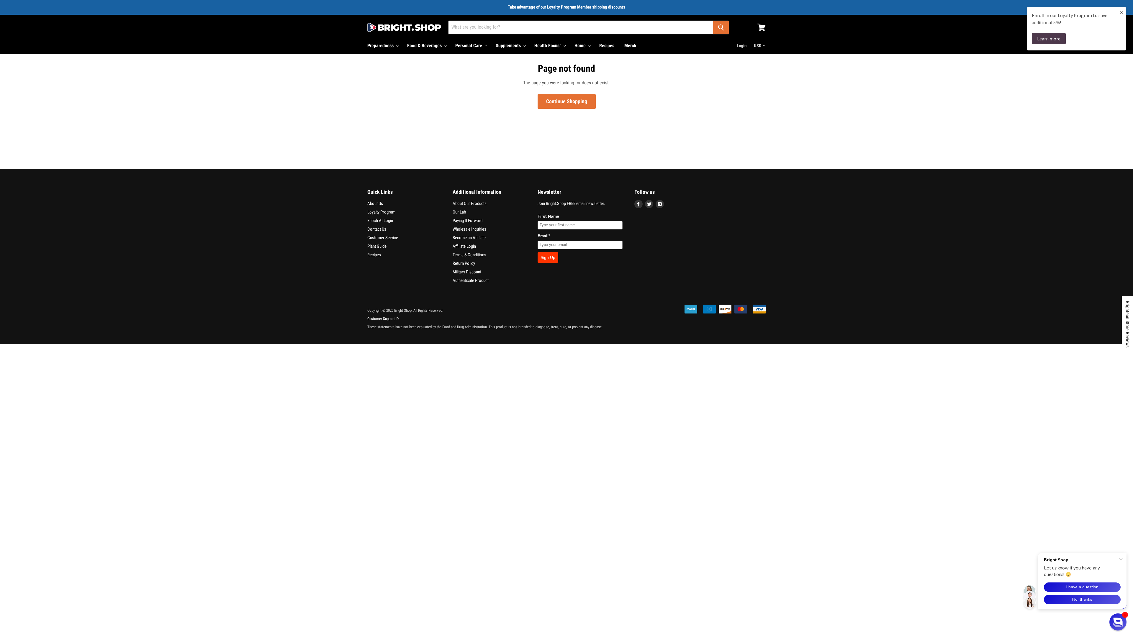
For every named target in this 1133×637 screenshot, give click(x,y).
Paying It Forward (467, 220)
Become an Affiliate (469, 237)
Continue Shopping (566, 101)
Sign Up (548, 257)
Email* (544, 235)
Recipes (606, 45)
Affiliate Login (464, 246)
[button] (1118, 622)
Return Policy (464, 263)
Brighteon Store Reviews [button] (1127, 324)
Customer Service (382, 237)
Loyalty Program (381, 212)
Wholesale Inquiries (469, 229)
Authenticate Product (471, 280)
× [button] (1121, 12)
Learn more (1048, 39)
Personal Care (469, 45)
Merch (630, 45)
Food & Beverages (425, 45)
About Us (375, 203)
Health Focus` (548, 45)
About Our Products (470, 203)
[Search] (721, 27)
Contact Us (376, 229)
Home (580, 45)
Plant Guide (377, 246)
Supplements (509, 45)
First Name (548, 216)
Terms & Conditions (469, 254)
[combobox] (580, 27)
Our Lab (459, 212)
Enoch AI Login (380, 220)
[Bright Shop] (404, 27)
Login (741, 45)
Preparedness (381, 45)
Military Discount (467, 272)
